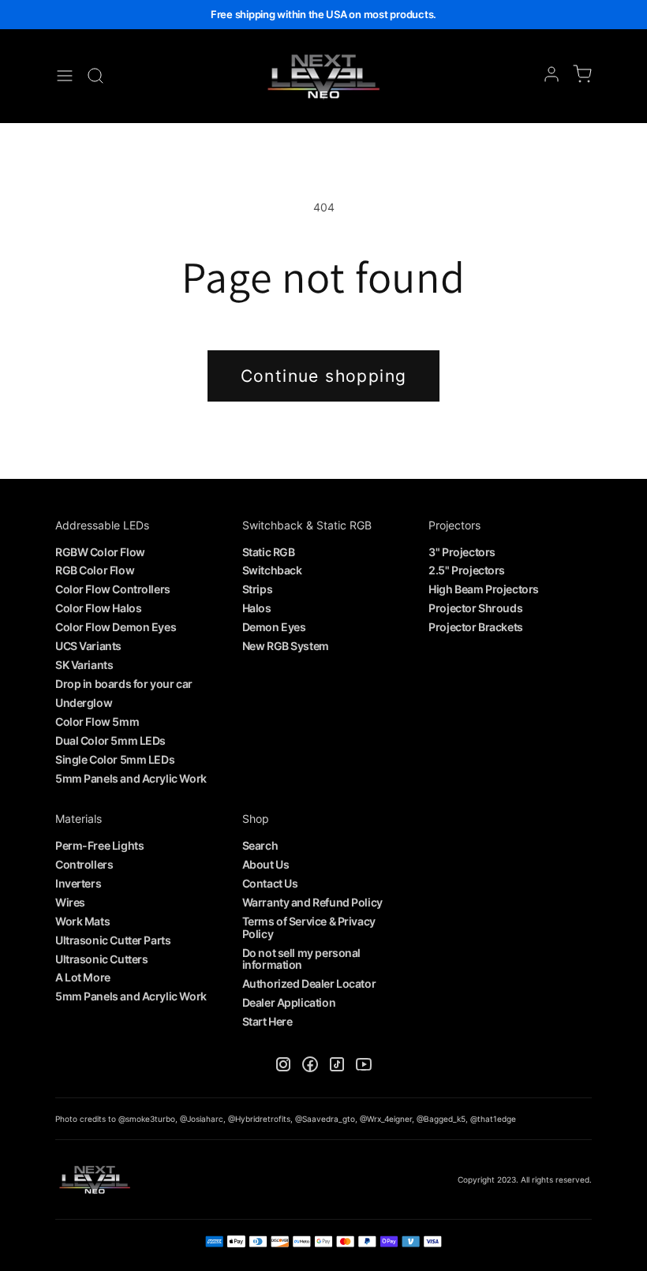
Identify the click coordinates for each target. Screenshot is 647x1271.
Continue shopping (324, 376)
